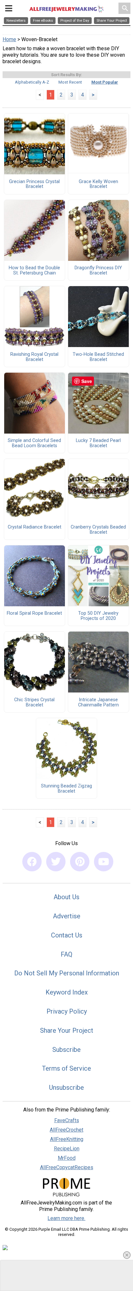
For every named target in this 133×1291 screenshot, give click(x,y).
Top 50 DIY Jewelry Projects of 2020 (98, 616)
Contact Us (66, 935)
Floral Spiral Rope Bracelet (34, 613)
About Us (66, 897)
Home (9, 39)
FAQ (66, 954)
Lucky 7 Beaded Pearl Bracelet (98, 443)
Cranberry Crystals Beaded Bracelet (98, 530)
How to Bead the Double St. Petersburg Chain (34, 270)
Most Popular (104, 82)
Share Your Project (66, 1030)
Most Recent (70, 82)
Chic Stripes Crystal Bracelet (34, 702)
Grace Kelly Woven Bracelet (98, 184)
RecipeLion (66, 1149)
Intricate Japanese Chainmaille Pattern (98, 702)
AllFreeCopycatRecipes (66, 1167)
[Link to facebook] (32, 861)
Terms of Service (66, 1068)
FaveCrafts (66, 1120)
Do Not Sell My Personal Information (66, 973)
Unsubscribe (66, 1087)
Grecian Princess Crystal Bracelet (34, 184)
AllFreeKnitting (66, 1139)
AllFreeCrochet (66, 1130)
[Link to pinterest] (79, 861)
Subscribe (66, 1049)
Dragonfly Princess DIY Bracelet (98, 270)
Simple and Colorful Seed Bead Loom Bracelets (34, 443)
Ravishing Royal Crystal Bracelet (34, 357)
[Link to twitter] (56, 861)
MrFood (67, 1158)
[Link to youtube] (103, 861)
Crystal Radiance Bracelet (34, 527)
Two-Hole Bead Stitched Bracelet (98, 357)
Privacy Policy (66, 1011)
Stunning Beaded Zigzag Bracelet (66, 789)
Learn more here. (66, 1218)
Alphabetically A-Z (32, 82)
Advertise (66, 916)
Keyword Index (67, 992)
